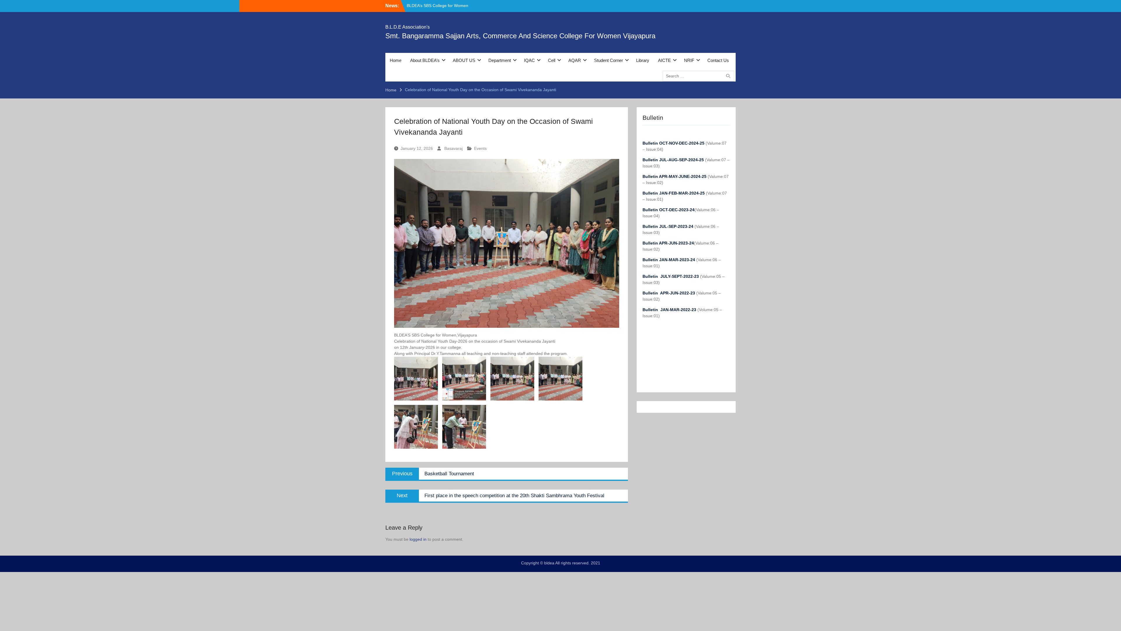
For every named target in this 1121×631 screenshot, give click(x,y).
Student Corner (608, 60)
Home (395, 60)
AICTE (664, 60)
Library (642, 60)
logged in (418, 539)
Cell (551, 60)
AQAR (574, 60)
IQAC (529, 60)
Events (480, 148)
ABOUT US (464, 60)
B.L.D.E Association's (407, 27)
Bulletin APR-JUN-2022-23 (669, 293)
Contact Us (718, 60)
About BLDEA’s (425, 60)
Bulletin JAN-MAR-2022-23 (670, 309)
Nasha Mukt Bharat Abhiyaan (433, 5)
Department (499, 60)
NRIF (689, 60)
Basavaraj (453, 148)
